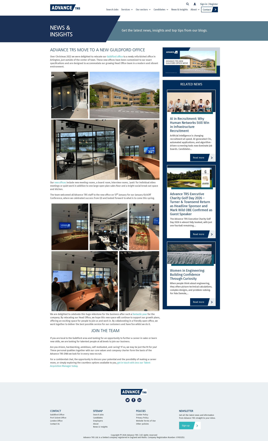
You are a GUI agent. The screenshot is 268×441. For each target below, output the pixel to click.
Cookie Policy (142, 415)
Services (125, 9)
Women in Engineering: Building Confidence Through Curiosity (187, 275)
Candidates (159, 9)
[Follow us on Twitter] (127, 400)
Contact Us (55, 424)
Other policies (142, 424)
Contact (207, 9)
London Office (56, 421)
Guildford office (115, 56)
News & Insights (179, 9)
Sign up (186, 425)
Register (213, 4)
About (194, 9)
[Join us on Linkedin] (139, 400)
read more (198, 157)
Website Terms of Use (146, 421)
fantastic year (140, 314)
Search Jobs (112, 9)
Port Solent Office (58, 418)
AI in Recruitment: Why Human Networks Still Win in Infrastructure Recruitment (189, 125)
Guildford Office (57, 415)
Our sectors (142, 9)
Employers (98, 421)
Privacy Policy (142, 418)
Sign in (203, 4)
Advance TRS (132, 435)
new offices (60, 182)
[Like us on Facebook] (133, 400)
